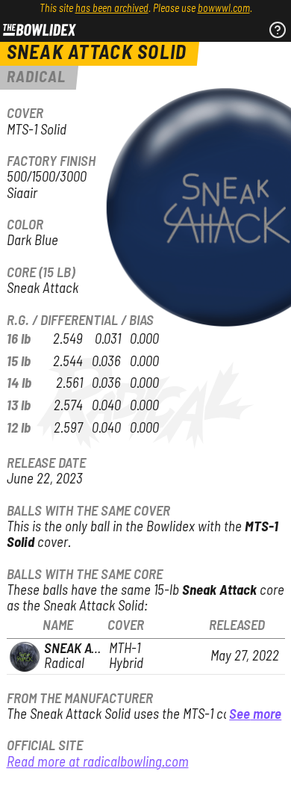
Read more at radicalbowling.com (98, 762)
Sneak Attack (86, 649)
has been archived (111, 9)
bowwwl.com (224, 9)
